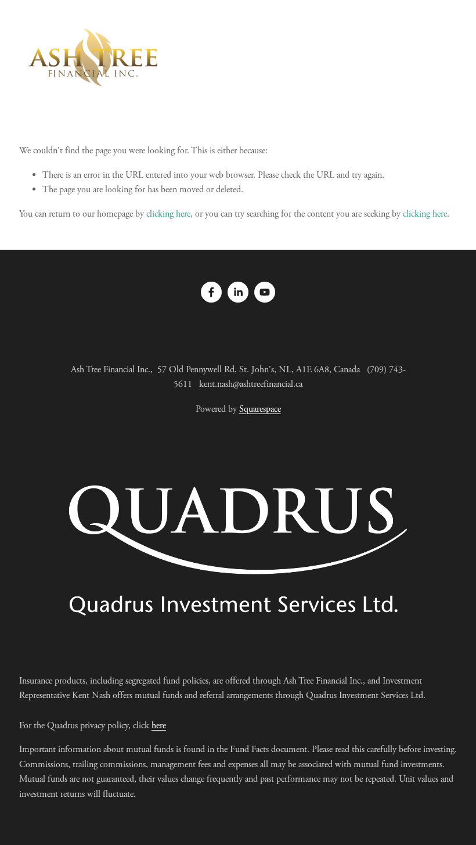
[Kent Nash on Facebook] (211, 292)
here (159, 726)
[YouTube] (264, 292)
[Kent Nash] (238, 292)
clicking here (168, 214)
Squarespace (260, 409)
